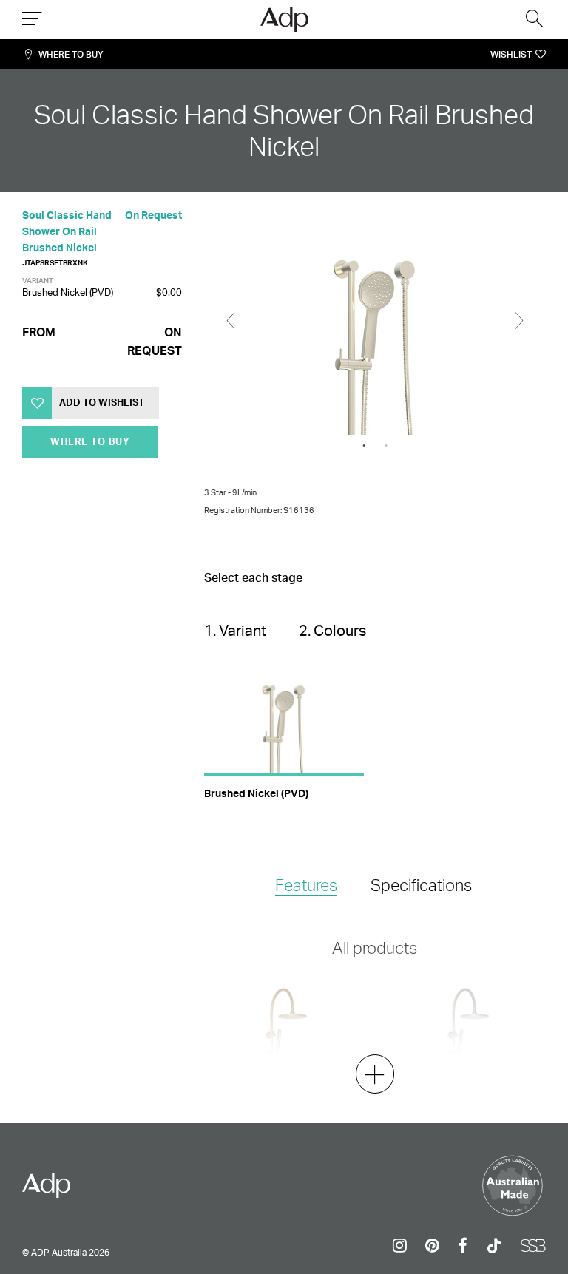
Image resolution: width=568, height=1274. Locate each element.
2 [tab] (386, 445)
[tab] (306, 886)
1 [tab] (363, 445)
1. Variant (235, 630)
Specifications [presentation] (421, 885)
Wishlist (511, 54)
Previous (231, 321)
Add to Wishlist (101, 402)
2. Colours (332, 630)
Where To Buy (71, 54)
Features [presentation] (306, 885)
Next (519, 321)
